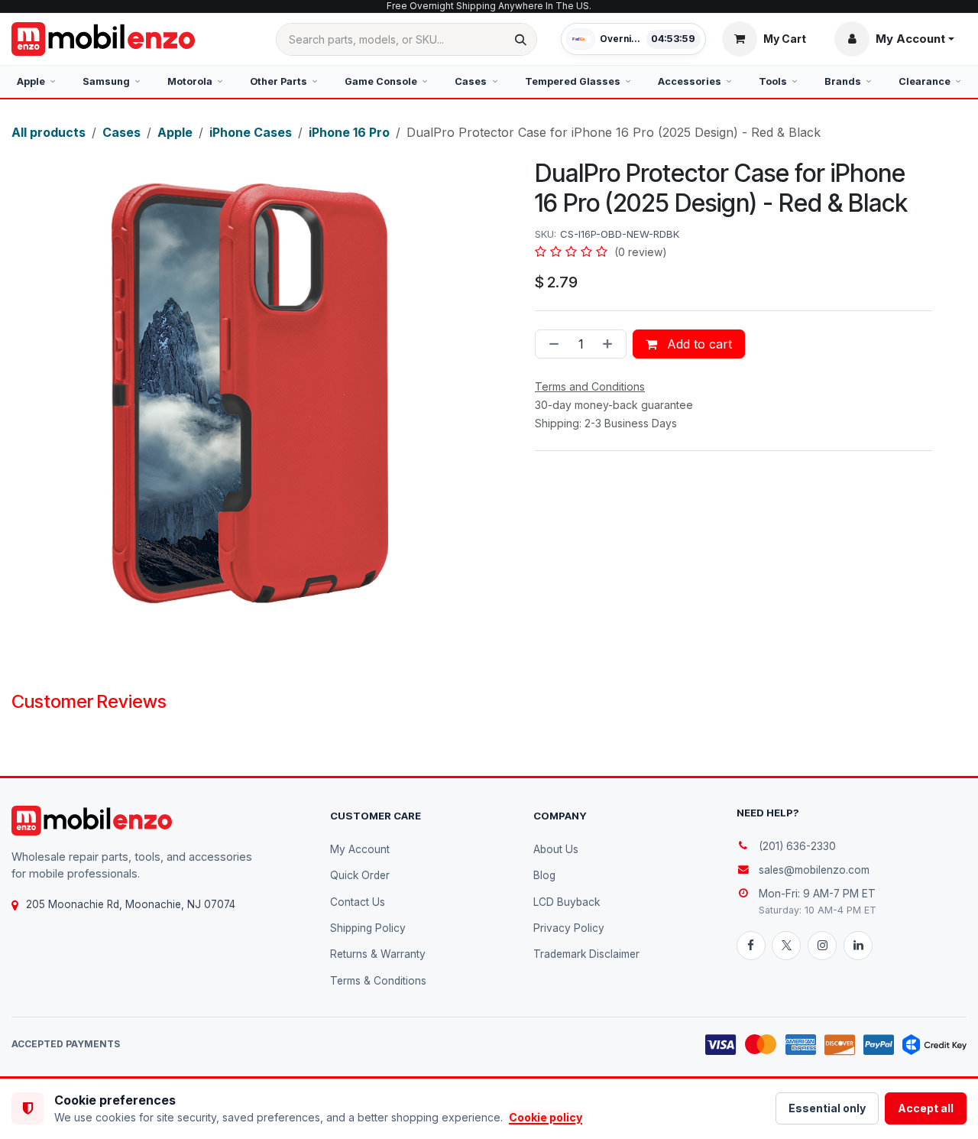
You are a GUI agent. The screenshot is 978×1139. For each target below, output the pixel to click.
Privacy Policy (568, 928)
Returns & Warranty (378, 954)
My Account (360, 849)
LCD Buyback (566, 902)
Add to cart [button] (697, 344)
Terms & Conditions (378, 981)
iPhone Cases (250, 132)
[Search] (520, 39)
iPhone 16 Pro (349, 132)
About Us (555, 849)
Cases (121, 132)
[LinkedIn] (858, 945)
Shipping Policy (368, 928)
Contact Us (357, 902)
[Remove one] (551, 344)
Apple (175, 132)
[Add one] (610, 344)
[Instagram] (822, 945)
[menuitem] (36, 82)
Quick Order (360, 875)
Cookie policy (545, 1117)
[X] (786, 945)
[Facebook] (751, 945)
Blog (544, 875)
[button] (894, 39)
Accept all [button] (926, 1108)
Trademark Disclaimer (586, 954)
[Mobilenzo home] (91, 821)
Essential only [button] (827, 1108)
